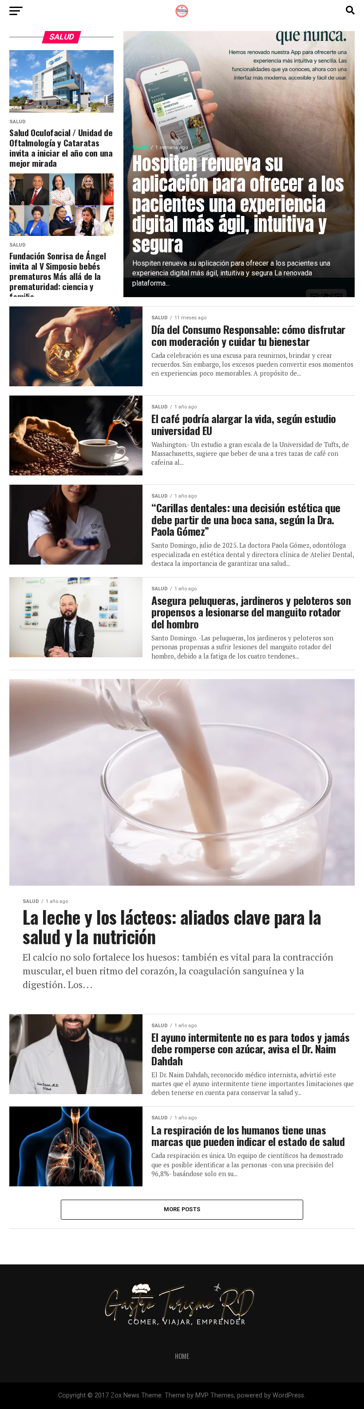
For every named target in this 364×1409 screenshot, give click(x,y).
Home (182, 1356)
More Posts (182, 1209)
